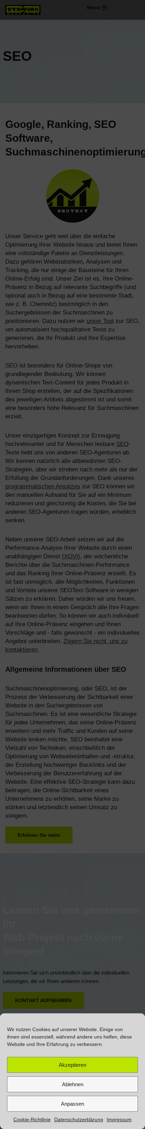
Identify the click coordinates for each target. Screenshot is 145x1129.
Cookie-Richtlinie (32, 1119)
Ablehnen (72, 1084)
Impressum (119, 1119)
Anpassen (72, 1104)
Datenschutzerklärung (78, 1119)
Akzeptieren (72, 1065)
